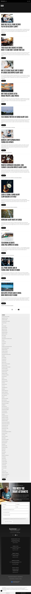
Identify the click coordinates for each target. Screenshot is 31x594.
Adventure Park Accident (5, 316)
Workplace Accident (5, 472)
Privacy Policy (17, 578)
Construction (4, 341)
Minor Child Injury (4, 395)
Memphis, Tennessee (15, 553)
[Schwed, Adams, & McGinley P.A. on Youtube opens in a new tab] (15, 535)
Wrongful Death (4, 477)
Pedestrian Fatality (5, 420)
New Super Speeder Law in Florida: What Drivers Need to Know (11, 294)
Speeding (3, 453)
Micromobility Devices (5, 393)
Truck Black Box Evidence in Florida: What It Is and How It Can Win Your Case (13, 49)
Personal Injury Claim (5, 425)
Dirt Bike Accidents (5, 351)
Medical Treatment (5, 392)
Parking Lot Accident (5, 417)
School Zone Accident (5, 439)
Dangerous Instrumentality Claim (7, 346)
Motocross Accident (5, 398)
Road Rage (3, 434)
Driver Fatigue (4, 357)
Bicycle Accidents (4, 327)
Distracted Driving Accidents (6, 354)
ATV (2, 324)
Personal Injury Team (5, 428)
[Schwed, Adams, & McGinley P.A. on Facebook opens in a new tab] (12, 535)
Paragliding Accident (5, 415)
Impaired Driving (4, 379)
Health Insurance (4, 371)
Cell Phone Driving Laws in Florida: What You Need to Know (10, 269)
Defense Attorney (4, 349)
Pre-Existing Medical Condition (6, 431)
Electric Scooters (4, 365)
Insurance (3, 382)
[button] (1, 591)
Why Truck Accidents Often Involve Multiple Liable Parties (10, 95)
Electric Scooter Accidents (6, 363)
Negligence (3, 404)
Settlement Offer (4, 445)
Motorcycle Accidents (5, 403)
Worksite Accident (5, 475)
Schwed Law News (4, 447)
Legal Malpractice (4, 387)
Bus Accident (4, 335)
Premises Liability (4, 433)
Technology (4, 456)
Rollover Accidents (5, 436)
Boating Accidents (5, 332)
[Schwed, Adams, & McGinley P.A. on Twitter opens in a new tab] (14, 535)
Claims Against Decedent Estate (7, 338)
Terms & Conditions (11, 578)
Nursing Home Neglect (5, 409)
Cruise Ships (4, 343)
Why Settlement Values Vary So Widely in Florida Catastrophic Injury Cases (12, 71)
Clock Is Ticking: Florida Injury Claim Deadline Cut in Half (10, 196)
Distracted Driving (4, 352)
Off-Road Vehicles (4, 412)
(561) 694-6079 (4, 590)
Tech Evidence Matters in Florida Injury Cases (14, 117)
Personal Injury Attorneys (6, 423)
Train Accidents (4, 466)
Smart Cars (3, 450)
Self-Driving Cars (4, 442)
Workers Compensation (5, 474)
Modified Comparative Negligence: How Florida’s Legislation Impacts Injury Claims (14, 166)
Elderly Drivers (4, 362)
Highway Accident (4, 373)
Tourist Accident (4, 461)
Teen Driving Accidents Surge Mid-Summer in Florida (9, 244)
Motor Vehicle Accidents (5, 401)
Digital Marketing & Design (16, 582)
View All (4, 479)
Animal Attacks (4, 322)
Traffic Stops (4, 464)
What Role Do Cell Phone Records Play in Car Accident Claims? (11, 25)
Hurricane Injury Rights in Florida (11, 220)
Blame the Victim (7, 177)
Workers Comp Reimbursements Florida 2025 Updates (10, 141)
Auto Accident (7, 255)
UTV (2, 469)
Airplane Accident (4, 319)
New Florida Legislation (18, 177)
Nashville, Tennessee (15, 567)
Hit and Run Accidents (5, 374)
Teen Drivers (4, 458)
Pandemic (3, 414)
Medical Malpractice (5, 390)
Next (18, 309)
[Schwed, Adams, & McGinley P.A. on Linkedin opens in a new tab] (17, 535)
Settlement (3, 444)
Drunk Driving (4, 360)
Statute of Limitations (5, 455)
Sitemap (20, 578)
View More (3, 34)
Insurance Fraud (4, 384)
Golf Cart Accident (5, 368)
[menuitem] (12, 535)
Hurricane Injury (4, 376)
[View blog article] (7, 18)
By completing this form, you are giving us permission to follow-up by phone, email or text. (15, 518)
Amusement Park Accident (6, 321)
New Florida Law (4, 406)
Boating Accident (4, 330)
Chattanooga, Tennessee (15, 560)
